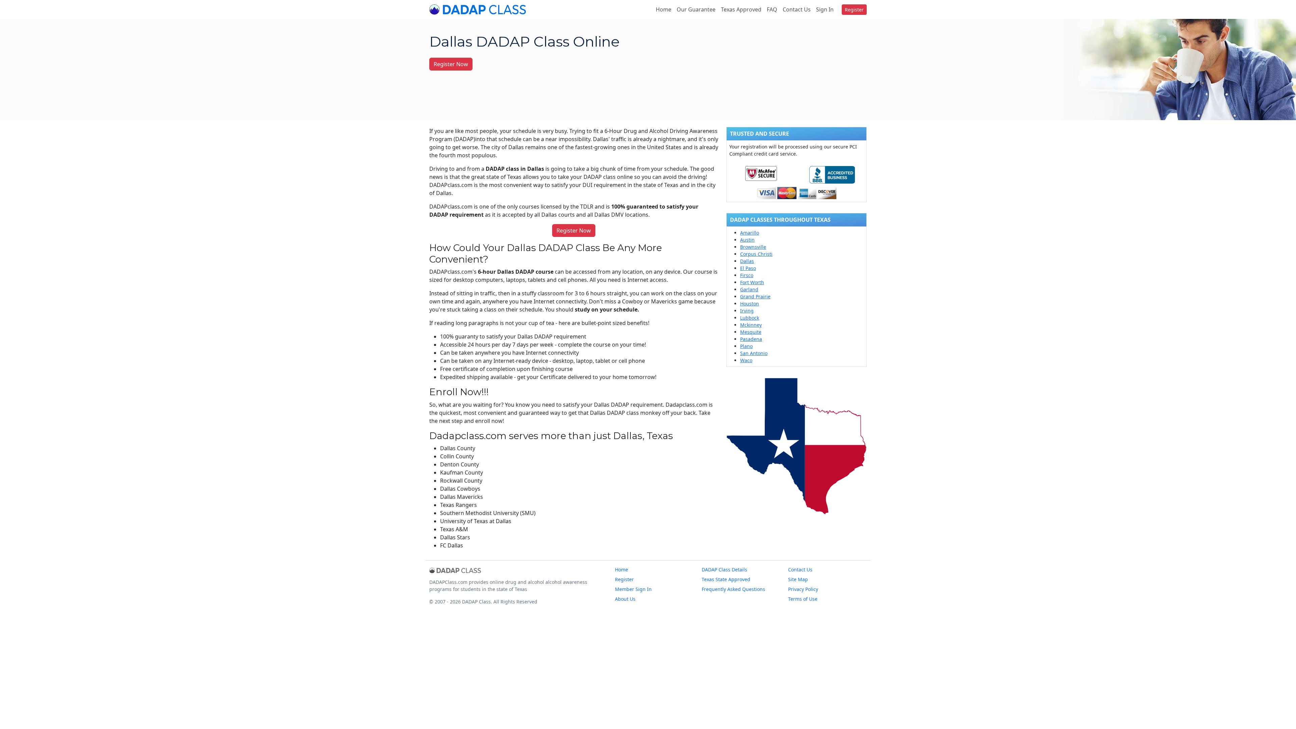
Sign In (825, 9)
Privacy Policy (803, 589)
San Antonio (753, 353)
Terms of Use (802, 599)
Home (663, 9)
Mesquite (750, 332)
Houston (749, 303)
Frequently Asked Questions (733, 589)
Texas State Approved (726, 579)
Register (854, 9)
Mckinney (751, 325)
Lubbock (749, 318)
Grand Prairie (755, 296)
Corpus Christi (756, 254)
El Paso (748, 268)
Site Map (798, 579)
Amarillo (749, 233)
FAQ (772, 9)
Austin (747, 240)
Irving (747, 310)
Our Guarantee (696, 9)
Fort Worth (752, 282)
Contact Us (797, 9)
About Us (625, 599)
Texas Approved (741, 9)
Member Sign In (633, 589)
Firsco (746, 275)
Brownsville (753, 247)
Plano (746, 346)
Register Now (451, 64)
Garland (749, 289)
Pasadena (751, 339)
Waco (746, 360)
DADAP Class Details (724, 569)
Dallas (747, 261)
